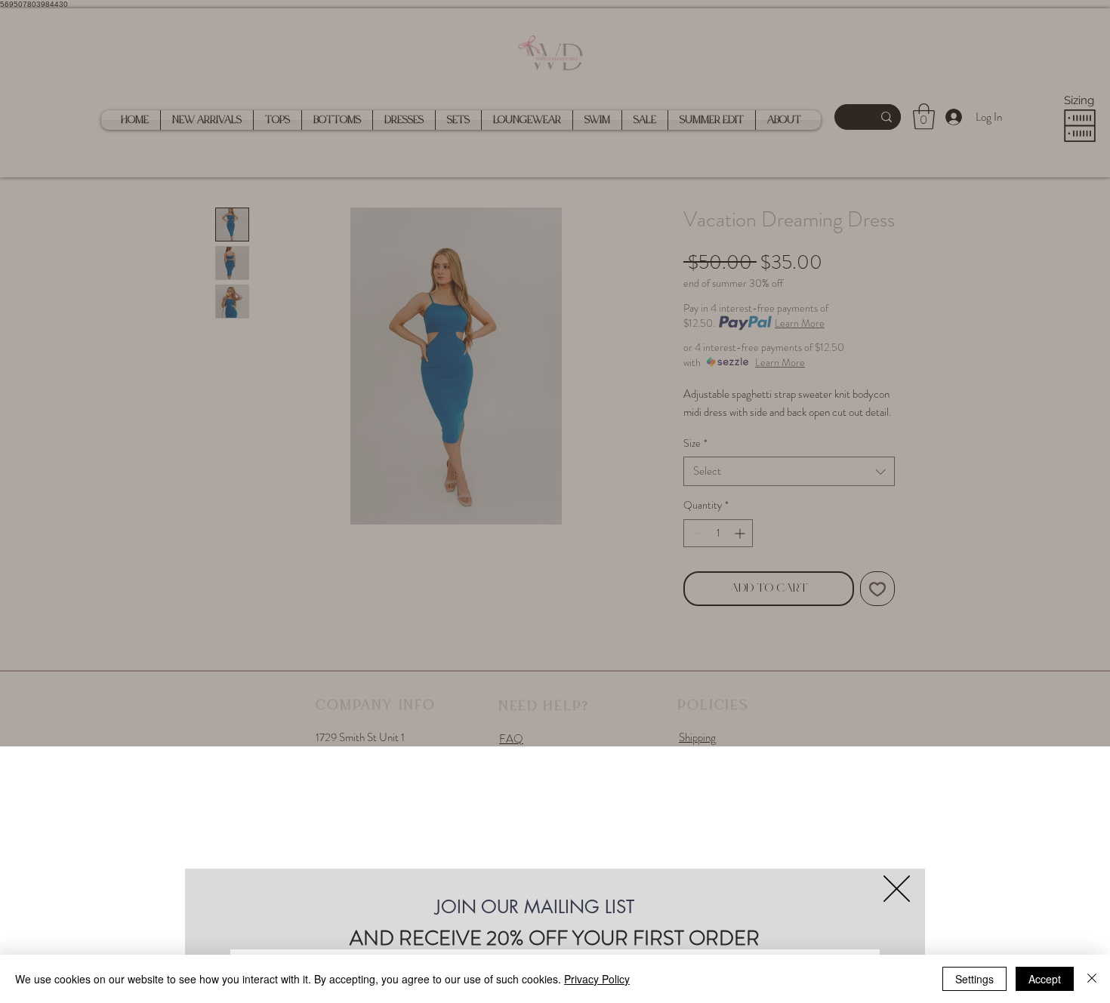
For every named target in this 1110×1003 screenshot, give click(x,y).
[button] (896, 888)
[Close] (1092, 979)
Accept (1044, 978)
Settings (974, 978)
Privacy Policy (597, 978)
